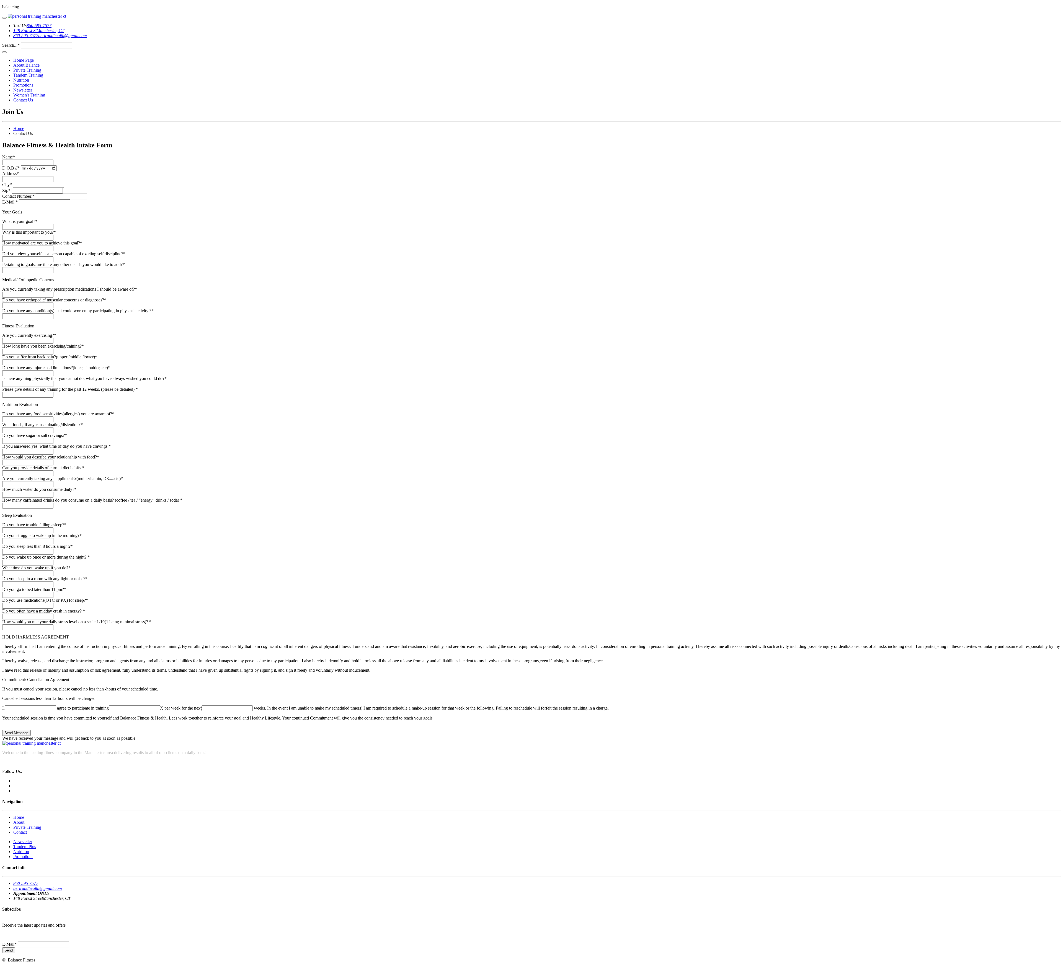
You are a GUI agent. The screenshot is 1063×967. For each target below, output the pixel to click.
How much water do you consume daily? (39, 489)
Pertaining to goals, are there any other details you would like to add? (63, 264)
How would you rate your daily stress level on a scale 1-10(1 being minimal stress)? (76, 621)
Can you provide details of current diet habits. (43, 467)
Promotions (23, 85)
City (7, 184)
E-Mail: (10, 202)
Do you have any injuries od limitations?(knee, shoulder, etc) (56, 367)
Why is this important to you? (29, 232)
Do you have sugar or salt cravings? (34, 435)
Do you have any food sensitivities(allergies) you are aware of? (58, 413)
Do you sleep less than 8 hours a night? (37, 546)
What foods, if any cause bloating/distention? (42, 424)
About (18, 822)
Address (10, 173)
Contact (20, 832)
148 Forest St (25, 30)
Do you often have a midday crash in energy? (43, 611)
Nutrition (21, 80)
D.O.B (11, 168)
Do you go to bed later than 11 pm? (34, 589)
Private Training (27, 70)
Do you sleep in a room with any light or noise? (44, 578)
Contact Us (23, 100)
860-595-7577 (39, 25)
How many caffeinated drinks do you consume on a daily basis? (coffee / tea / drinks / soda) (92, 500)
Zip (6, 190)
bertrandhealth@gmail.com (62, 35)
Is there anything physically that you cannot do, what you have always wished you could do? (84, 378)
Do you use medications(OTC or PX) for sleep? (45, 600)
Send (8, 950)
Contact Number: (18, 196)
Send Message (16, 733)
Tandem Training (28, 75)
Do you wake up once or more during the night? (46, 557)
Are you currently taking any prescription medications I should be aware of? (69, 289)
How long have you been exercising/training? (43, 346)
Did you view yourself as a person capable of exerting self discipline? (63, 253)
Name (8, 157)
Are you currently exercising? (29, 335)
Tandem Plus (24, 846)
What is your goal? (19, 221)
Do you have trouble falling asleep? (34, 524)
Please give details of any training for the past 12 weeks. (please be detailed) (70, 389)
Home (18, 128)
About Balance (26, 65)
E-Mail (9, 944)
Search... (11, 45)
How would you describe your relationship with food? (50, 457)
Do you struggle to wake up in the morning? (42, 535)
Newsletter (22, 90)
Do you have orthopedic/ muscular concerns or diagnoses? (54, 300)
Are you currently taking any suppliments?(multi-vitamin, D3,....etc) (62, 478)
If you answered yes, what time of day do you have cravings (56, 446)
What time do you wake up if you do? (36, 567)
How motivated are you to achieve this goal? (42, 243)
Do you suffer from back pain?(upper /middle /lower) (49, 357)
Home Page (23, 60)
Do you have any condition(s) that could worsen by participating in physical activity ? (78, 310)
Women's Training (29, 95)
